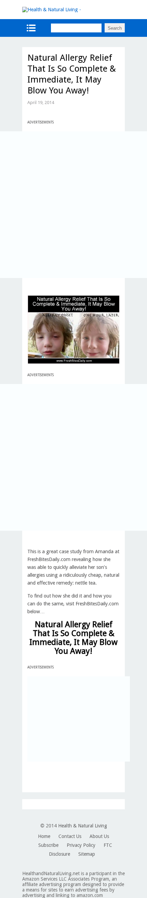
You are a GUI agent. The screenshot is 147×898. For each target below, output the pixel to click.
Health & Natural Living (82, 825)
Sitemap (86, 854)
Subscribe (48, 845)
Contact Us (69, 836)
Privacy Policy (81, 845)
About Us (99, 836)
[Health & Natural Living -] (51, 9)
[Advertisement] (73, 204)
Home (44, 836)
